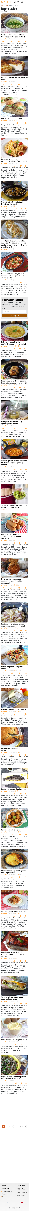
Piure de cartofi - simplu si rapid (14, 1040)
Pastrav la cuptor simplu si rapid (14, 789)
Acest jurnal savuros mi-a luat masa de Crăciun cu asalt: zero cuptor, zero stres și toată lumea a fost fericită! (14, 244)
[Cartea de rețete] (14, 2)
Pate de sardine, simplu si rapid (13, 709)
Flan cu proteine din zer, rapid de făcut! (14, 79)
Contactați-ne (21, 1185)
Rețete (4, 1185)
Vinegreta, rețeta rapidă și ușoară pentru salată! (11, 423)
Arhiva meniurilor (7, 1191)
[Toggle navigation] (26, 2)
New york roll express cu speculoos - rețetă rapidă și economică (12, 581)
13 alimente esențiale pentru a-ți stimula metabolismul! (14, 506)
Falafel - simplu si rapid (10, 830)
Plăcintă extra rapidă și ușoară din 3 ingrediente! (13, 872)
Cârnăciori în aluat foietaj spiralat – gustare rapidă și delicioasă (11, 536)
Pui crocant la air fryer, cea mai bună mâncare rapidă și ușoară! (14, 382)
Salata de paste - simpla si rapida (12, 668)
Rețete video (6, 1188)
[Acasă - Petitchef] (2, 6)
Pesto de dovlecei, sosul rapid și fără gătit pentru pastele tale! (14, 36)
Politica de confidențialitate (21, 1189)
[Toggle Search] (22, 2)
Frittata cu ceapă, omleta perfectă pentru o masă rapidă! (13, 343)
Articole (4, 1197)
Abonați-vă (14, 316)
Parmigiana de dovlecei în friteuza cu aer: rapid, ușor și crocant (12, 954)
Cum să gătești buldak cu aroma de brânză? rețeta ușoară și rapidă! (14, 463)
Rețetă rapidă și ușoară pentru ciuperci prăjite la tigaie (13, 1078)
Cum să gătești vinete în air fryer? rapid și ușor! (12, 203)
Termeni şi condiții (22, 1192)
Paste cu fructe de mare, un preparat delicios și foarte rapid (14, 160)
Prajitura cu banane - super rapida (12, 749)
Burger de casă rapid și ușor (12, 118)
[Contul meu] (18, 2)
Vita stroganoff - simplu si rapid (14, 911)
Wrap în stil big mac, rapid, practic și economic (12, 998)
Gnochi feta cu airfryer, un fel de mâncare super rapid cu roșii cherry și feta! (14, 276)
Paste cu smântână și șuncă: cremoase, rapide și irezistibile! (13, 625)
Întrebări (4, 1194)
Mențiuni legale (21, 1195)
